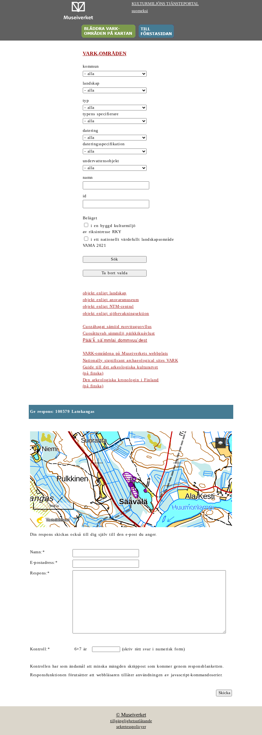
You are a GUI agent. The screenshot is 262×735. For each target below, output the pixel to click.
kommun (91, 66)
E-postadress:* (44, 562)
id (85, 196)
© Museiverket (131, 714)
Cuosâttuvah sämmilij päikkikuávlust (119, 333)
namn (88, 177)
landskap (91, 83)
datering (90, 130)
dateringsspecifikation (104, 144)
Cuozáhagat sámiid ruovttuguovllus (117, 326)
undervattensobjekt (101, 161)
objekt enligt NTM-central (108, 306)
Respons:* (40, 573)
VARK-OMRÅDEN (105, 53)
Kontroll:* (40, 649)
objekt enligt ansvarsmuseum (111, 300)
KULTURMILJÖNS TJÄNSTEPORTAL (165, 4)
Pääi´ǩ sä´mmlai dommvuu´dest (115, 340)
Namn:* (37, 552)
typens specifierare (101, 114)
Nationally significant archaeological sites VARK (130, 360)
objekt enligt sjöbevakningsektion (116, 313)
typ (86, 100)
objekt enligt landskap (105, 293)
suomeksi (140, 11)
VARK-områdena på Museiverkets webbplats (125, 353)
